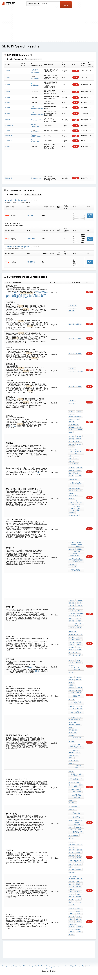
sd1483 (79, 444)
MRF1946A (72, 567)
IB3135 (79, 792)
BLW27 (78, 897)
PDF (75, 71)
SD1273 (45, 293)
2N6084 (71, 682)
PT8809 (79, 687)
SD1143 (43, 294)
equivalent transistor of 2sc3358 (76, 508)
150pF (79, 427)
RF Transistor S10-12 (76, 624)
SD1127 (28, 294)
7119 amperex (73, 835)
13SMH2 (79, 468)
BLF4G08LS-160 (74, 789)
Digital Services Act (77, 966)
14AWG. (71, 429)
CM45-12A (72, 924)
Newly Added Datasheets (11, 966)
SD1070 (26, 298)
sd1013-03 (72, 449)
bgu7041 (72, 800)
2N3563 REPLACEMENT (76, 712)
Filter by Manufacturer (15, 59)
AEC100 (71, 725)
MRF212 (79, 542)
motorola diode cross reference (76, 545)
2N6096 (79, 621)
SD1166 (23, 294)
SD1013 (8, 293)
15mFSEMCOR (73, 424)
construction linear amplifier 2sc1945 (76, 831)
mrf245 (79, 645)
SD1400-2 (72, 564)
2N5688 (71, 498)
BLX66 (78, 652)
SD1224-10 (78, 864)
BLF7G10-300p (74, 750)
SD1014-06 (18, 298)
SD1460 (78, 852)
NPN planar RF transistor (76, 668)
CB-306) (71, 605)
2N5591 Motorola (75, 496)
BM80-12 (72, 634)
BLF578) (71, 735)
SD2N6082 (72, 632)
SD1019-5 (72, 369)
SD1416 (79, 634)
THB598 (71, 927)
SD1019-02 (31, 262)
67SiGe (79, 717)
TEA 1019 (79, 429)
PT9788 (71, 647)
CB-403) (71, 600)
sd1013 (71, 446)
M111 (70, 864)
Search (65, 6)
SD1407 (71, 872)
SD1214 (71, 642)
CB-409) (79, 610)
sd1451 (77, 929)
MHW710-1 (79, 827)
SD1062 (25, 296)
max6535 (72, 672)
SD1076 (79, 706)
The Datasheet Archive (8, 3)
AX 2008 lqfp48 (74, 753)
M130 (71, 432)
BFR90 (78, 725)
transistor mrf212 (76, 552)
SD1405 (78, 869)
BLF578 (71, 742)
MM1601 (71, 637)
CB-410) (79, 600)
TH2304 (71, 687)
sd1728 (71, 441)
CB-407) (79, 605)
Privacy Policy (28, 966)
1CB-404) (72, 608)
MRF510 (71, 709)
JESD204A (72, 732)
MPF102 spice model (76, 774)
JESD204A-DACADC (75, 719)
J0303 (71, 618)
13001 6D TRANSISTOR (76, 823)
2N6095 (71, 706)
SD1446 (71, 857)
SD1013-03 (16, 293)
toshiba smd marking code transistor (76, 795)
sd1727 (78, 439)
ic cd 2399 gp (74, 515)
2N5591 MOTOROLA (75, 820)
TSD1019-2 (31, 239)
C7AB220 (72, 427)
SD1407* (72, 850)
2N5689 (79, 690)
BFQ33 (71, 727)
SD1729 (79, 850)
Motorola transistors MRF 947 (76, 484)
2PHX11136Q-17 (74, 480)
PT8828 (71, 616)
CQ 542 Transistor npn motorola (76, 502)
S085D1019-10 (74, 419)
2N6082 (78, 680)
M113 (70, 456)
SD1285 (71, 869)
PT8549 (78, 639)
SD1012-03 (36, 294)
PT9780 (71, 934)
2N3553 (71, 645)
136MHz (79, 411)
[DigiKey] (7, 215)
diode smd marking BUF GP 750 (76, 746)
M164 (76, 456)
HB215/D (72, 512)
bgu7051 (72, 763)
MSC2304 (72, 685)
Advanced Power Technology (35, 70)
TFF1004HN (73, 730)
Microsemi (35, 78)
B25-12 (71, 680)
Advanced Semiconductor (36, 125)
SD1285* (72, 842)
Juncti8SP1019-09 (75, 417)
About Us (49, 968)
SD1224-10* (73, 847)
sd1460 (71, 444)
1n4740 (71, 493)
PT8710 (78, 647)
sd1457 (78, 441)
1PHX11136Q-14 (74, 807)
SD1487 (79, 845)
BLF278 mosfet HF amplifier (76, 779)
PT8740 (71, 655)
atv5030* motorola (76, 817)
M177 (76, 458)
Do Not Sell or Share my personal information (51, 966)
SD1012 (8, 294)
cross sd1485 (74, 556)
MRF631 (79, 637)
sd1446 (71, 436)
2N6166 (71, 549)
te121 (71, 771)
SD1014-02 (10, 298)
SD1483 (37, 291)
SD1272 (31, 296)
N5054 (78, 642)
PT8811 (71, 652)
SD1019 (30, 215)
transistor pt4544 (76, 696)
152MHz (12, 426)
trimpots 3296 (74, 488)
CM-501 (78, 618)
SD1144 (71, 639)
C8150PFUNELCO (74, 473)
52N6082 (72, 613)
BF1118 (71, 758)
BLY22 (71, 929)
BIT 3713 (72, 792)
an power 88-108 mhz (76, 452)
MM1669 (79, 709)
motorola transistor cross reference (76, 560)
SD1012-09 (16, 294)
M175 (70, 458)
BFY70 (78, 616)
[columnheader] (12, 64)
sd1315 (78, 899)
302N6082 (72, 876)
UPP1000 (72, 542)
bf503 (71, 838)
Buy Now (90, 215)
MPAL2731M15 (73, 760)
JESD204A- (72, 722)
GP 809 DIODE (73, 755)
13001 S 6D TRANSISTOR (76, 812)
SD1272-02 (39, 296)
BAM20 (71, 677)
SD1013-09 (18, 296)
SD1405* (72, 845)
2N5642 (71, 650)
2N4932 (71, 627)
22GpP (71, 475)
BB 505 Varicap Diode (76, 766)
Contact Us (90, 966)
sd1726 (71, 439)
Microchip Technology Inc (17, 200)
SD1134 (71, 690)
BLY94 (79, 627)
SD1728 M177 (73, 463)
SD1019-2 (72, 401)
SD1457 (71, 852)
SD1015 (42, 291)
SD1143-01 (10, 296)
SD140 (78, 857)
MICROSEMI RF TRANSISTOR (76, 570)
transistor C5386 (75, 490)
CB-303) (71, 603)
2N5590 (79, 549)
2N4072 (78, 655)
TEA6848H (72, 802)
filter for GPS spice (76, 738)
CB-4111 (79, 603)
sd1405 (79, 436)
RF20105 (72, 717)
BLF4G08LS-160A (74, 782)
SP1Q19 (71, 470)
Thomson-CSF (36, 120)
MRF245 (80, 613)
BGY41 (71, 827)
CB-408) (71, 610)
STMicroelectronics (38, 109)
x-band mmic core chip (75, 785)
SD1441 (39, 293)
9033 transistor (75, 892)
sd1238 (71, 621)
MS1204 (29, 668)
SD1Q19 (78, 475)
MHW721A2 (72, 809)
